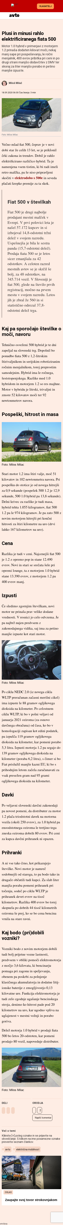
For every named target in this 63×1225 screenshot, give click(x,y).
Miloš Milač (15, 83)
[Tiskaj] (34, 1110)
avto (7, 1149)
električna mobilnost (27, 1149)
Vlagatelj (45, 6)
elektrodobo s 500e (29, 177)
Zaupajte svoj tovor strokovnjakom (31, 1200)
